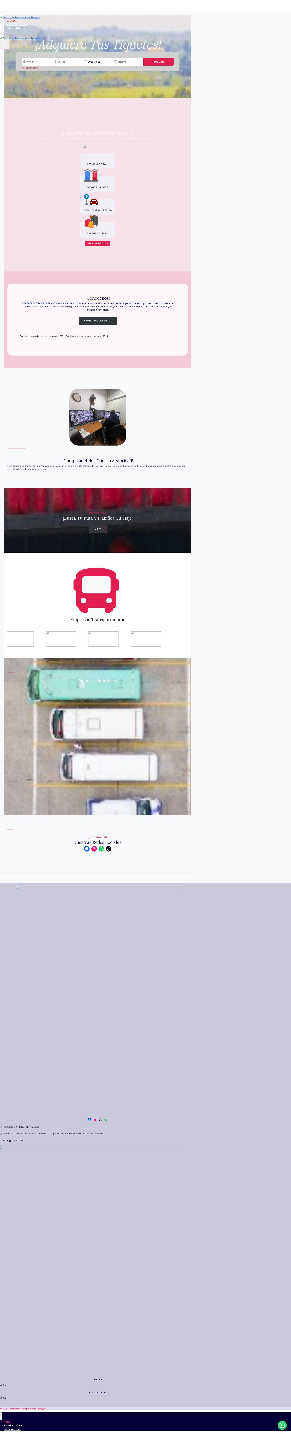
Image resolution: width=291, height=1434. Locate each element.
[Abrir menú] (4, 44)
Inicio (11, 20)
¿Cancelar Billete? (31, 68)
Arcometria (16, 28)
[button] (282, 1425)
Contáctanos (17, 24)
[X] (6, 13)
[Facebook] (2, 13)
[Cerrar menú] (1, 1416)
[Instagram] (10, 13)
